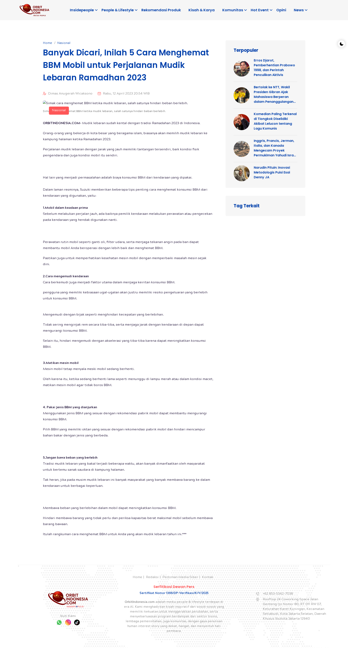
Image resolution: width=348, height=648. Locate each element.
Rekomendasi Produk (161, 9)
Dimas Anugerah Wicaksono (70, 94)
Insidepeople (82, 9)
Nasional (63, 43)
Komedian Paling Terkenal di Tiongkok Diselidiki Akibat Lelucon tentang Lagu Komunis (275, 121)
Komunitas (232, 9)
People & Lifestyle (118, 9)
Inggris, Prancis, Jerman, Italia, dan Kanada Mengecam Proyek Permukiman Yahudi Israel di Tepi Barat (275, 148)
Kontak (207, 577)
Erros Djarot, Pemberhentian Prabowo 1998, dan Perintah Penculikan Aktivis (274, 67)
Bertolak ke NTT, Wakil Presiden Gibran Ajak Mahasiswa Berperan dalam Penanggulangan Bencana (273, 94)
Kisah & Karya (201, 9)
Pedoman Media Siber (180, 577)
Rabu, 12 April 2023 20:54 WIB (126, 94)
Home (47, 43)
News (299, 9)
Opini (281, 9)
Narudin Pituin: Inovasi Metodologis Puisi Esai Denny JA (272, 172)
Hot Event (260, 9)
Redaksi (152, 577)
